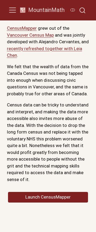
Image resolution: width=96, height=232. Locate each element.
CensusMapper (22, 28)
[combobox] (82, 10)
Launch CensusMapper (48, 197)
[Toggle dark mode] (72, 10)
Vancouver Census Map (30, 35)
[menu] (12, 10)
